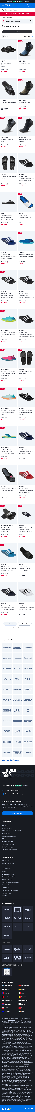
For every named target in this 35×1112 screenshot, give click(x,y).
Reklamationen (6, 866)
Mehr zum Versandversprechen (21, 1077)
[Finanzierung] (28, 927)
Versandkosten (6, 868)
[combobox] (21, 36)
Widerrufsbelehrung (7, 841)
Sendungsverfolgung (8, 874)
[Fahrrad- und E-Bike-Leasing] (7, 935)
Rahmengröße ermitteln (8, 877)
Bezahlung (5, 871)
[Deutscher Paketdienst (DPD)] (17, 949)
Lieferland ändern (24, 1034)
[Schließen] (31, 21)
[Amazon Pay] (7, 927)
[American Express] (7, 918)
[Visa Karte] (28, 910)
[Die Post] (28, 949)
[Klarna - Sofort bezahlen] (28, 918)
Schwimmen (9, 17)
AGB (3, 839)
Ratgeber (4, 895)
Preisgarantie (5, 885)
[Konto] (28, 5)
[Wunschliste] (24, 5)
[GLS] (7, 958)
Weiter (24, 623)
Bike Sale (9, 14)
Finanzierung (5, 887)
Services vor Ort (6, 833)
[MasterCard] (17, 910)
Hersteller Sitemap (7, 879)
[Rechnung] (7, 910)
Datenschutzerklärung (8, 844)
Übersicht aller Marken (10, 760)
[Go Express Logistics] (17, 958)
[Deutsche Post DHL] (7, 949)
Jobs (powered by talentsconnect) (11, 830)
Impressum (5, 825)
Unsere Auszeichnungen (9, 836)
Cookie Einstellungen (8, 847)
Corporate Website (7, 828)
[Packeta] (28, 958)
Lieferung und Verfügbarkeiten (10, 882)
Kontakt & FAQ (6, 860)
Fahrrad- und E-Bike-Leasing (10, 890)
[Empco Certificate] (7, 972)
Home (3, 17)
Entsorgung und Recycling (9, 849)
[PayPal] (17, 918)
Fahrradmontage (6, 893)
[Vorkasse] (17, 927)
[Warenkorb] (32, 5)
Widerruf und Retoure (8, 863)
